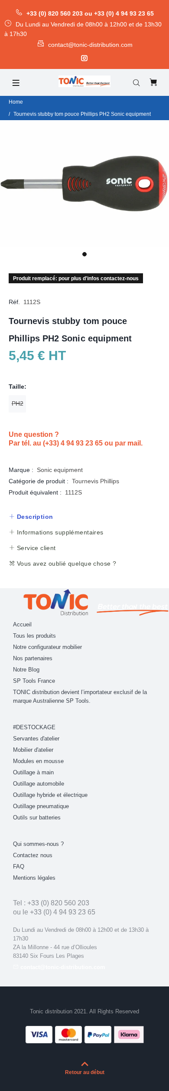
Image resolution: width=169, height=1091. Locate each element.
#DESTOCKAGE (34, 727)
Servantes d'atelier (36, 738)
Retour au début (84, 1072)
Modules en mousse (38, 761)
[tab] (30, 516)
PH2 (17, 403)
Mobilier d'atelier (33, 750)
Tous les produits (34, 635)
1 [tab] (84, 254)
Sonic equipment (60, 469)
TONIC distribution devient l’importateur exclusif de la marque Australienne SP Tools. (80, 696)
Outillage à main (33, 772)
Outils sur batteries (37, 817)
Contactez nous (32, 855)
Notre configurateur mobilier (47, 647)
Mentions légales (34, 878)
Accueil (22, 624)
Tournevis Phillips (95, 481)
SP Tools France (34, 681)
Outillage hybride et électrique (50, 795)
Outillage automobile (38, 783)
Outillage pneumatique (41, 806)
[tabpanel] (84, 183)
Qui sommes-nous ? (38, 844)
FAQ (18, 866)
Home (16, 102)
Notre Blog (26, 669)
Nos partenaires (32, 658)
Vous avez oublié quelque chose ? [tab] (65, 563)
